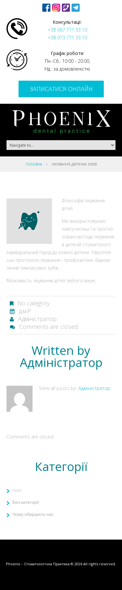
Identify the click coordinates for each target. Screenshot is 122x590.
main (17, 490)
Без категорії (25, 502)
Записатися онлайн (61, 89)
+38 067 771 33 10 (67, 30)
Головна (34, 164)
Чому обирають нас (33, 514)
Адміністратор (37, 319)
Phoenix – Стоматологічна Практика (38, 563)
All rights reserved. (99, 563)
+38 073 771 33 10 (67, 37)
